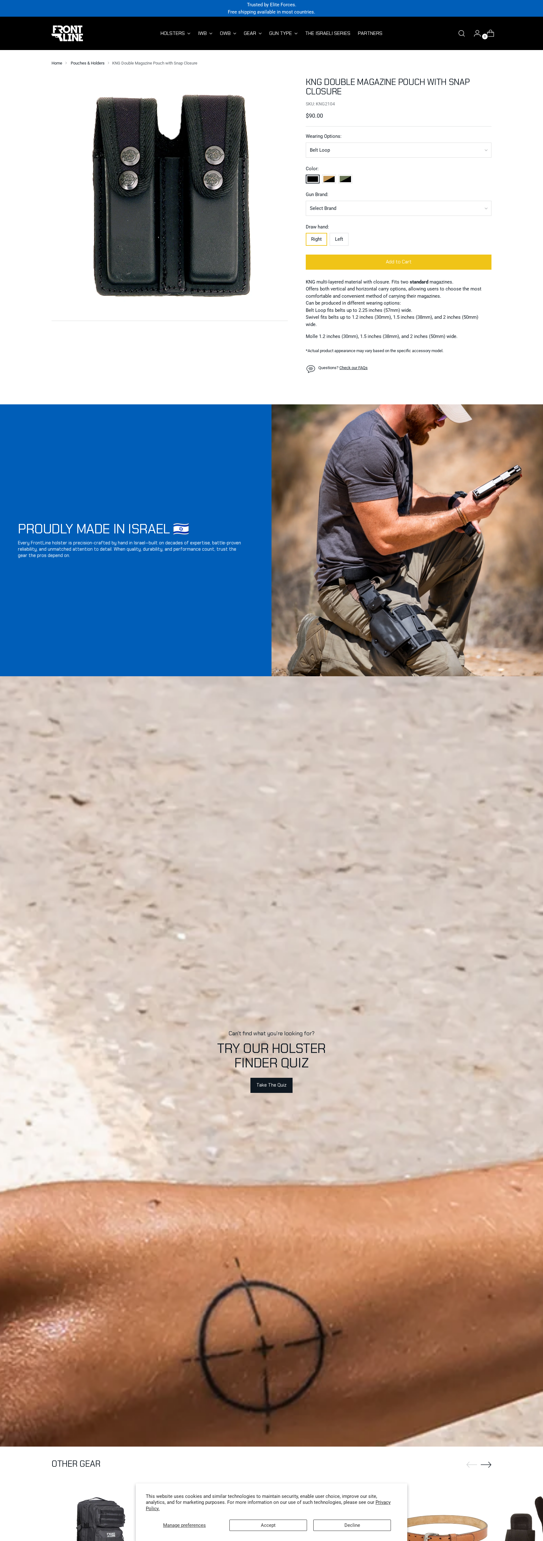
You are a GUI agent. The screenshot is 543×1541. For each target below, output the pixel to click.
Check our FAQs (353, 367)
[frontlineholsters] (67, 33)
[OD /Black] (345, 179)
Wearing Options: (324, 136)
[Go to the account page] (475, 33)
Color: (312, 169)
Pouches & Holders (88, 63)
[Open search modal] (461, 33)
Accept (268, 1525)
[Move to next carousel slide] (486, 1464)
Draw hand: (317, 227)
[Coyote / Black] (329, 179)
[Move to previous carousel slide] (471, 1464)
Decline (352, 1525)
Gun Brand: (317, 194)
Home (57, 63)
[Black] (313, 179)
